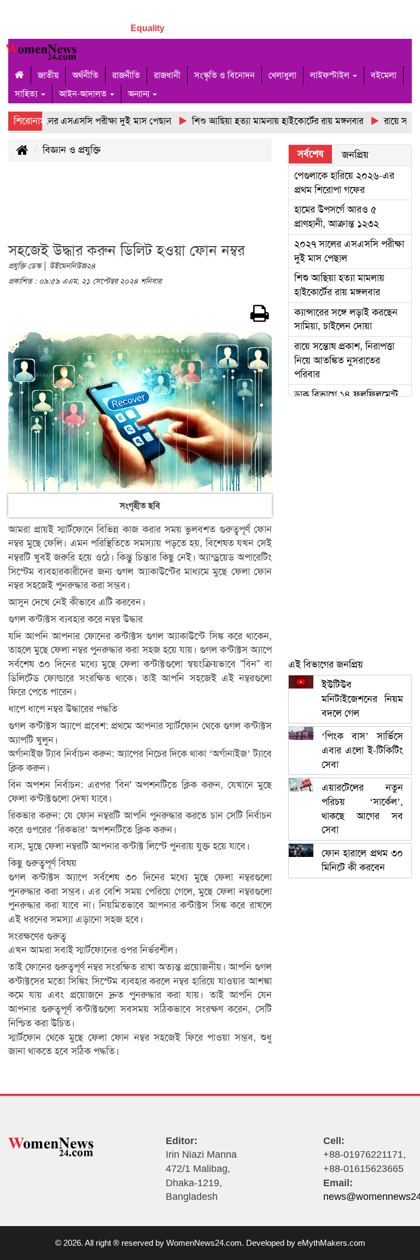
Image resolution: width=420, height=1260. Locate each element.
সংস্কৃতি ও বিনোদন (224, 75)
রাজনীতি (126, 75)
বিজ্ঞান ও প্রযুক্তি (72, 149)
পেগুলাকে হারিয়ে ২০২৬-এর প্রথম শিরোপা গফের (344, 182)
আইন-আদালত (84, 94)
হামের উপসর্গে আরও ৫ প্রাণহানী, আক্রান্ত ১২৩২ (336, 216)
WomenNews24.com (204, 1242)
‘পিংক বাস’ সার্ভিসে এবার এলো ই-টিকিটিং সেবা (362, 750)
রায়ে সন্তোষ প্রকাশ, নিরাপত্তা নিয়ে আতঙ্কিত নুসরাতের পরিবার (344, 360)
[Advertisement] (207, 208)
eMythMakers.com (331, 1242)
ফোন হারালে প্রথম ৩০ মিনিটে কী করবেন (362, 860)
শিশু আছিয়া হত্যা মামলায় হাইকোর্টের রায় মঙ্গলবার (339, 285)
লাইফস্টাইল (331, 75)
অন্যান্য (139, 94)
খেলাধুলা (282, 75)
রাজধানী (167, 75)
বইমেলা (383, 75)
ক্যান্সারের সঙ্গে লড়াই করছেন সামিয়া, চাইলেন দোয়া (346, 319)
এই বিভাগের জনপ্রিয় (325, 664)
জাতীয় (48, 75)
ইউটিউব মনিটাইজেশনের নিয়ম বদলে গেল (362, 698)
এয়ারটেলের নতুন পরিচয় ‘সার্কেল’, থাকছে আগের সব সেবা (362, 808)
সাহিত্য (27, 94)
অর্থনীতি (85, 75)
